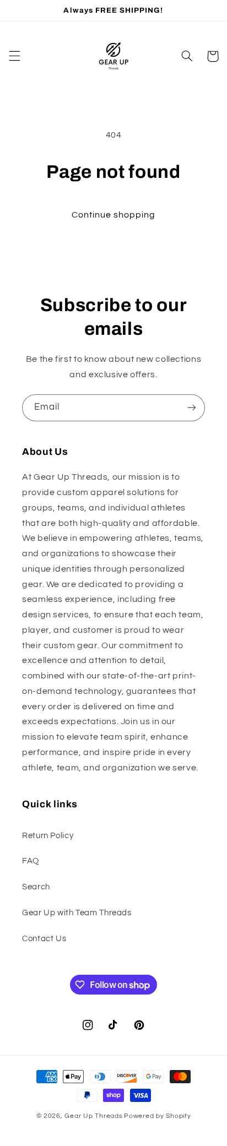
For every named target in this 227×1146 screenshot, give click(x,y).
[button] (14, 56)
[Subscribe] (191, 407)
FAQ (30, 861)
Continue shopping (114, 214)
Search (36, 887)
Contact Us (44, 939)
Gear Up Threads (93, 1116)
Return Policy (47, 836)
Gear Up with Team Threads (77, 913)
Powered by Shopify (157, 1116)
